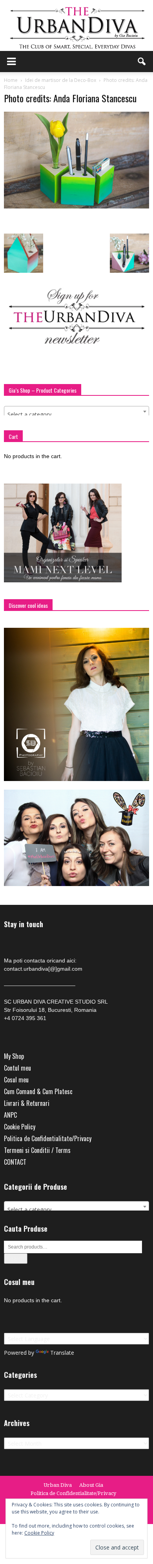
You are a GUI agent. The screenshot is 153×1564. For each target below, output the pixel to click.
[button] (142, 61)
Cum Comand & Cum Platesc (38, 1091)
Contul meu (17, 1068)
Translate (62, 1352)
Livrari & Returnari (26, 1103)
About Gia (91, 1485)
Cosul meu (16, 1079)
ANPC (10, 1115)
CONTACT (15, 1162)
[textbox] (76, 414)
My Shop (14, 1056)
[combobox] (76, 411)
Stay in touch (23, 924)
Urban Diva (58, 1485)
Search (15, 1258)
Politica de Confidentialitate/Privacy (47, 1138)
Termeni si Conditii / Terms (37, 1150)
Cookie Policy (19, 1126)
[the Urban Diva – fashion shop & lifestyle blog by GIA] (76, 25)
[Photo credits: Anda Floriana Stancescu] (76, 206)
